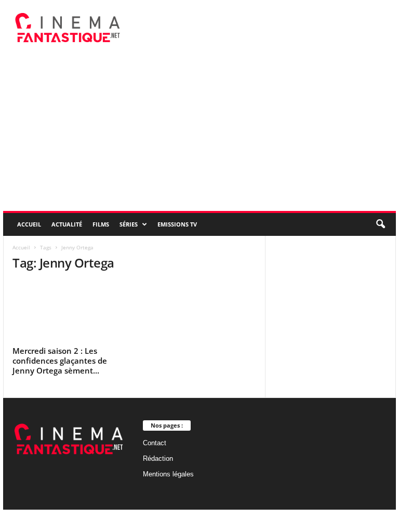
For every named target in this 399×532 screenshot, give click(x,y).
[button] (380, 224)
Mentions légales (168, 474)
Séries (128, 224)
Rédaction (158, 458)
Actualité (66, 224)
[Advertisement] (199, 133)
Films (100, 224)
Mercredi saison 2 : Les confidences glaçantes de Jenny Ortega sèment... (59, 360)
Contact (154, 443)
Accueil (29, 224)
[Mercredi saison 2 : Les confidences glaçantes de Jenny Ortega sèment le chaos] (69, 312)
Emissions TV (177, 224)
